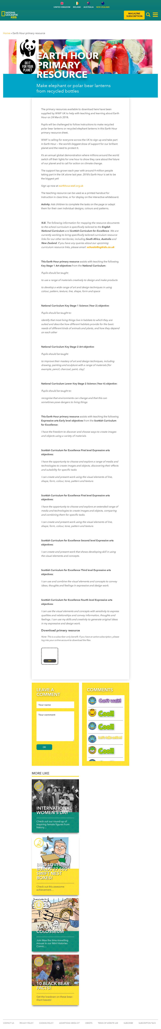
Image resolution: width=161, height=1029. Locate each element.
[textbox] (55, 704)
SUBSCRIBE (128, 1023)
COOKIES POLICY (46, 1023)
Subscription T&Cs (147, 1023)
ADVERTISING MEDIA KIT (69, 1023)
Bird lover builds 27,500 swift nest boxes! (51, 871)
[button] (148, 15)
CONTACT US (8, 1023)
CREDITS (88, 1023)
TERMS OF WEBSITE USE (108, 1023)
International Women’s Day (54, 810)
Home (6, 33)
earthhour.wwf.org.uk (71, 185)
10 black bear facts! (52, 986)
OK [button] (44, 747)
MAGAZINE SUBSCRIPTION (134, 15)
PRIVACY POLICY (26, 1023)
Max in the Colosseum (50, 929)
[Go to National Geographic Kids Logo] (10, 14)
